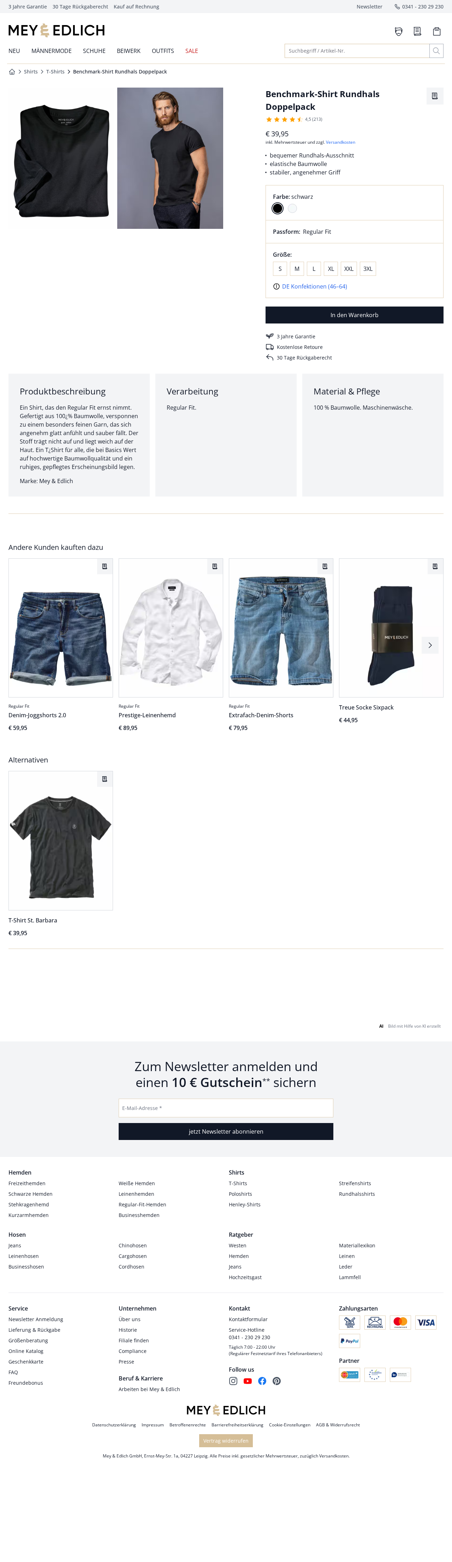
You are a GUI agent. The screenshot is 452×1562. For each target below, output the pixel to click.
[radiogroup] (354, 202)
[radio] (277, 208)
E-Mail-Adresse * (142, 1108)
